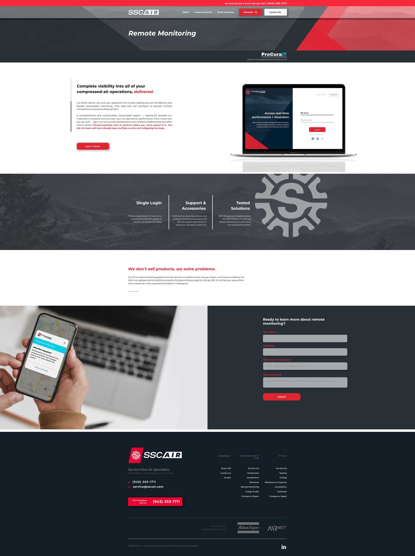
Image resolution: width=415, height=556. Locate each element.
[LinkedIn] (284, 547)
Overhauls (254, 482)
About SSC (226, 468)
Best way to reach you (276, 360)
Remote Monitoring (250, 486)
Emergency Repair (250, 496)
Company (269, 345)
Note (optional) (272, 375)
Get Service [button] (281, 468)
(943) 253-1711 (277, 3)
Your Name (269, 332)
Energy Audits (252, 491)
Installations (253, 477)
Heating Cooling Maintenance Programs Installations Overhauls (276, 482)
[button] (183, 12)
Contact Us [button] (226, 473)
